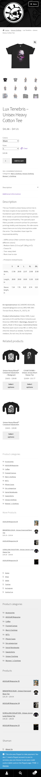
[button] (35, 42)
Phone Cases (9, 484)
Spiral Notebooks (11, 492)
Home (7, 30)
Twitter (7, 584)
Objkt (7, 581)
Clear (25, 148)
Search (20, 773)
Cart (31, 771)
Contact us (9, 592)
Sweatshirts (9, 496)
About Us (9, 749)
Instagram (9, 588)
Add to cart (19, 161)
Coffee (7, 469)
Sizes (5, 145)
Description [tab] (7, 187)
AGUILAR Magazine (11, 465)
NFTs (7, 481)
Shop (7, 577)
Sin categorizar (10, 488)
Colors (5, 138)
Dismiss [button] (6, 766)
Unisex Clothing (16, 30)
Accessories (9, 462)
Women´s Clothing (9, 176)
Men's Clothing (16, 174)
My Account (7, 773)
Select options (11, 385)
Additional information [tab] (12, 194)
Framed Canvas (10, 473)
